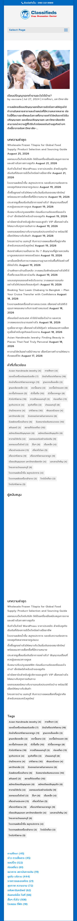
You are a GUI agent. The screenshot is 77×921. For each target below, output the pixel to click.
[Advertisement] (38, 536)
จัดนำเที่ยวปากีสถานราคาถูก (24, 382)
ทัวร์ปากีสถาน (17, 399)
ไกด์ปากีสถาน (17, 484)
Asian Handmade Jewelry (25, 370)
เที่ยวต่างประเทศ (19, 450)
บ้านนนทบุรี (52, 404)
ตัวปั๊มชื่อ (37, 393)
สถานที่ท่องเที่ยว (35, 427)
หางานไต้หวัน (17, 439)
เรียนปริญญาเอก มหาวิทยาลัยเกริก (27, 461)
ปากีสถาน (36, 410)
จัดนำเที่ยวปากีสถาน (54, 376)
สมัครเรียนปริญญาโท (50, 433)
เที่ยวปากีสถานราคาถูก (42, 456)
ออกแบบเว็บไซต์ (18, 444)
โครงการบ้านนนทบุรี (20, 467)
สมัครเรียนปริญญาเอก (21, 433)
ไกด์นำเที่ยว (47, 478)
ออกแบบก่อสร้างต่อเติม (42, 439)
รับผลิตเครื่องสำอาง (20, 421)
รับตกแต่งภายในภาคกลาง (42, 416)
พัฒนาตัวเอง (54, 410)
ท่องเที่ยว (60, 399)
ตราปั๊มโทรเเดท (58, 388)
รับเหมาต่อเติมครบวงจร (50, 421)
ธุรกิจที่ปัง (34, 404)
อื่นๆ (36, 444)
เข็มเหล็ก (50, 444)
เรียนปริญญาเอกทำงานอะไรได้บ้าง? (29, 96)
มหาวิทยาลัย (61, 99)
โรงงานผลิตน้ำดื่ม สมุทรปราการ (26, 473)
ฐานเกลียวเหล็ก (18, 388)
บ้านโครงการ (17, 410)
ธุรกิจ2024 (16, 404)
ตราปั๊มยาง (38, 388)
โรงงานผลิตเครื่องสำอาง (23, 478)
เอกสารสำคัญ (58, 461)
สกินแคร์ (15, 427)
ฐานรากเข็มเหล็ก (52, 382)
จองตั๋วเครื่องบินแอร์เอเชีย (23, 376)
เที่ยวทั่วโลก (39, 450)
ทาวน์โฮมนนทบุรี (40, 399)
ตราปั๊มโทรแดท (18, 393)
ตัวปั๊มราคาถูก (56, 393)
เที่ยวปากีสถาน (17, 456)
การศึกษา (47, 99)
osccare (16, 99)
